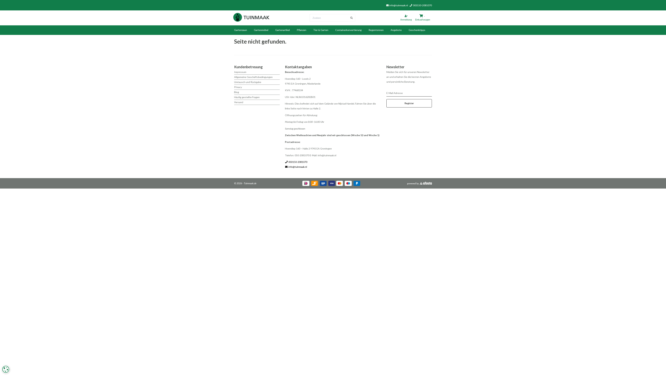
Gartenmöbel (261, 29)
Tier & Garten (320, 29)
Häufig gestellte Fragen (247, 97)
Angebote (396, 29)
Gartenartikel (282, 29)
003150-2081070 (422, 5)
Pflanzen (301, 29)
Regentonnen (376, 29)
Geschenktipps (417, 29)
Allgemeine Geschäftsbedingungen (253, 77)
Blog (236, 92)
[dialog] (6, 369)
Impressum (240, 71)
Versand (238, 102)
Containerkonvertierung (348, 29)
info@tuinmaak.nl (398, 5)
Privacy (238, 87)
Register (409, 103)
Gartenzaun (240, 29)
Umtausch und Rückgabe (247, 82)
